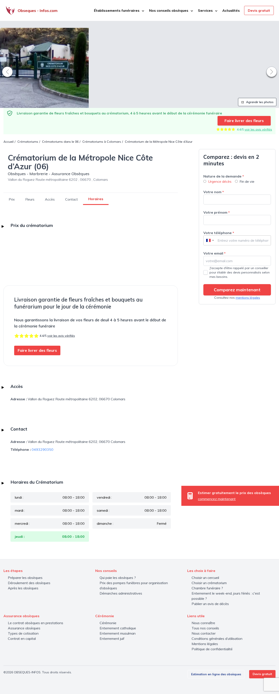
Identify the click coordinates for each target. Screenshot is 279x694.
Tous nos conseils (205, 628)
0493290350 (42, 449)
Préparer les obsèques (25, 577)
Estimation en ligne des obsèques (216, 674)
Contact (71, 199)
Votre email (214, 253)
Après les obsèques (23, 588)
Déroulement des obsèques (29, 583)
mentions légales (248, 298)
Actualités (231, 10)
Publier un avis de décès (210, 604)
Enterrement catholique (118, 628)
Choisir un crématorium (209, 583)
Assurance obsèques (24, 628)
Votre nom (213, 192)
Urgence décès (219, 181)
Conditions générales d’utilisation (217, 638)
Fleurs (29, 199)
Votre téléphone (218, 233)
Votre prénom (216, 212)
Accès (50, 199)
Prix (12, 199)
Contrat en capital (22, 638)
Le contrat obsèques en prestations (35, 623)
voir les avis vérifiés (258, 129)
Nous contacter (204, 633)
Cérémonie (108, 623)
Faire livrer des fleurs (244, 120)
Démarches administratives (121, 593)
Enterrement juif (112, 638)
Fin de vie (247, 181)
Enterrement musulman (118, 633)
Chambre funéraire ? (207, 588)
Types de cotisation (23, 633)
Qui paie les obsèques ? (118, 577)
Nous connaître (203, 623)
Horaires (95, 199)
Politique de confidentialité (212, 649)
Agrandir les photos (259, 102)
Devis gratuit (259, 10)
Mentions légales (205, 644)
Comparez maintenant (237, 289)
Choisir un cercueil (205, 577)
